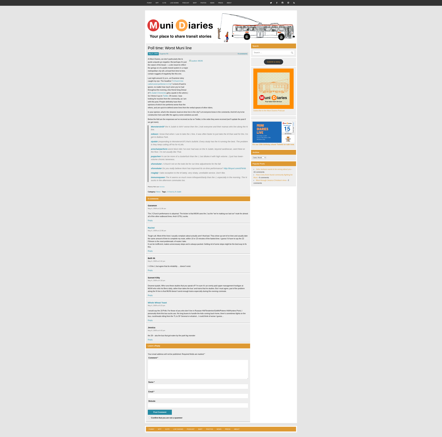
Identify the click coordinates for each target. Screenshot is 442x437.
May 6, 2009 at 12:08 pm (157, 231)
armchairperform (159, 149)
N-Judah (178, 192)
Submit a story (273, 62)
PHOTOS (203, 3)
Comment (153, 358)
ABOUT (229, 3)
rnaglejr (154, 173)
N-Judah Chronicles (158, 93)
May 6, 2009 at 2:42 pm (156, 261)
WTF (157, 3)
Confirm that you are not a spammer (166, 418)
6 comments (242, 54)
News (158, 192)
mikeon (154, 134)
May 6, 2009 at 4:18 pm (156, 280)
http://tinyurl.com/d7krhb (235, 168)
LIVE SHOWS (174, 3)
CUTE (164, 3)
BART (195, 3)
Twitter (165, 96)
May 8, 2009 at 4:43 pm (156, 330)
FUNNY (149, 3)
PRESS (220, 3)
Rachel (151, 228)
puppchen (156, 156)
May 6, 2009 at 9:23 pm (156, 305)
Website (151, 401)
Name (151, 382)
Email (151, 392)
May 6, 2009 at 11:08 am (157, 208)
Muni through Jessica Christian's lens (271, 180)
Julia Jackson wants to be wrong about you (273, 169)
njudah (154, 141)
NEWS (212, 3)
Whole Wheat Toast (157, 302)
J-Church (170, 192)
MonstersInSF (158, 127)
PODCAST (185, 3)
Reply (150, 220)
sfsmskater (156, 164)
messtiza (161, 186)
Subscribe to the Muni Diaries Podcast (269, 111)
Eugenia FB (164, 54)
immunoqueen (158, 177)
